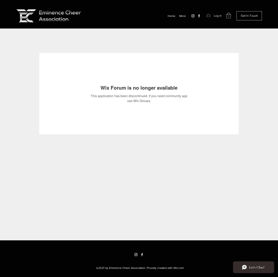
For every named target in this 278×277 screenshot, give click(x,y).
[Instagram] (193, 16)
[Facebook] (199, 16)
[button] (228, 16)
